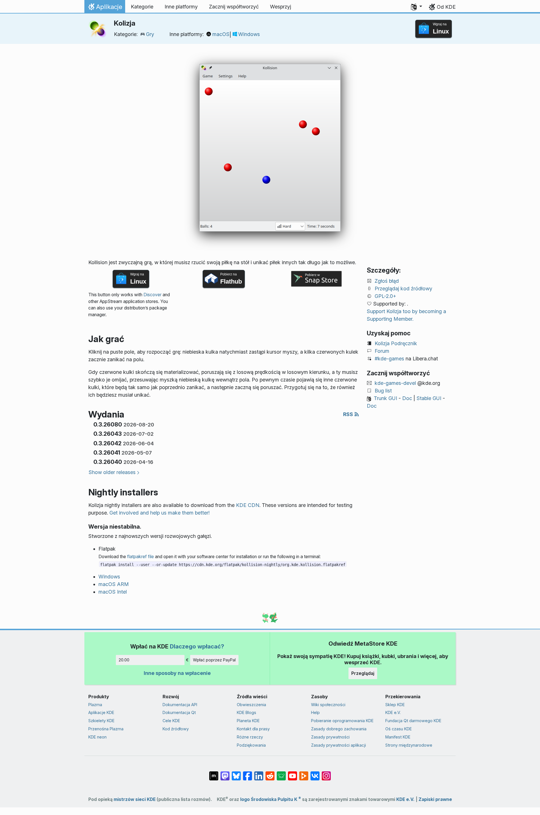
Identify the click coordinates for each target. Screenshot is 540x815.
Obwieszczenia (251, 704)
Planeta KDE (248, 720)
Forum (382, 351)
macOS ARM (113, 584)
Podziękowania (251, 745)
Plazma (95, 704)
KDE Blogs (246, 712)
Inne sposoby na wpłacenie (177, 673)
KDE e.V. (393, 712)
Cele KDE (171, 720)
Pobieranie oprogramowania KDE (342, 720)
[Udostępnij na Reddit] (270, 773)
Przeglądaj (362, 673)
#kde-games (389, 359)
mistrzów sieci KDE (135, 799)
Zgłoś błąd (387, 281)
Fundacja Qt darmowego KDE (413, 720)
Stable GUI (429, 398)
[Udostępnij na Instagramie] (326, 773)
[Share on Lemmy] (281, 773)
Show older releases (112, 472)
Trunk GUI (385, 398)
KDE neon (97, 737)
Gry (150, 34)
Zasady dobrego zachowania (338, 728)
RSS (348, 414)
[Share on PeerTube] (303, 773)
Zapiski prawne (435, 799)
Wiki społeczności (328, 704)
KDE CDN (247, 505)
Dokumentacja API (180, 704)
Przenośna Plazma (105, 728)
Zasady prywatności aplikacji (338, 745)
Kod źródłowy (176, 728)
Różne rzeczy (250, 737)
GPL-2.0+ (385, 296)
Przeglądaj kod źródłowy (403, 288)
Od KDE (446, 7)
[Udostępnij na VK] (315, 773)
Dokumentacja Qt (179, 712)
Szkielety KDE (101, 720)
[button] (416, 7)
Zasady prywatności (330, 737)
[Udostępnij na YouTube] (292, 773)
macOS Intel (112, 592)
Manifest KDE (397, 737)
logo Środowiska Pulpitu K (270, 799)
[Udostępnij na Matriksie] (213, 773)
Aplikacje (106, 8)
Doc (407, 398)
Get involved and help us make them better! (159, 513)
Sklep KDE (395, 704)
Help (315, 712)
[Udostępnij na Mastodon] (225, 773)
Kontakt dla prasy (253, 728)
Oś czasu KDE (398, 728)
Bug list (383, 391)
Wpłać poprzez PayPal (214, 659)
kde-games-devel (395, 383)
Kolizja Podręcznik (396, 343)
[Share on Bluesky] (236, 773)
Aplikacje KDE (101, 712)
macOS (221, 34)
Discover (152, 294)
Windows (249, 34)
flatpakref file (140, 556)
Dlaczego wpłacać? (197, 646)
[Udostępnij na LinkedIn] (258, 773)
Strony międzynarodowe (408, 745)
